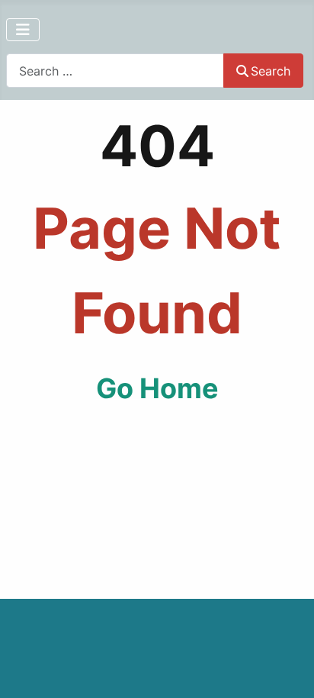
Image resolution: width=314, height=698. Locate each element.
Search (270, 71)
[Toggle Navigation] (23, 29)
